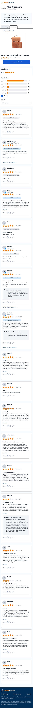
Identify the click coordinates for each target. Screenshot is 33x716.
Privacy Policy (4, 694)
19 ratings (17, 58)
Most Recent (5, 103)
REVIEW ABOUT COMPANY (9, 162)
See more (5, 209)
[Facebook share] (8, 132)
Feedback (28, 694)
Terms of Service (17, 694)
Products (13, 27)
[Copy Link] (13, 132)
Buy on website (16, 62)
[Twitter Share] (10, 132)
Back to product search (9, 30)
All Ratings (6, 95)
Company (5, 27)
